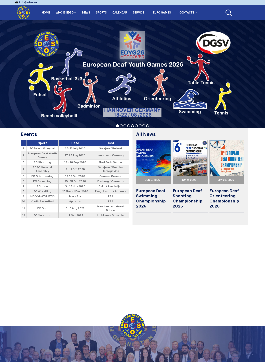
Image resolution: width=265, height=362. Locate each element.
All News (146, 134)
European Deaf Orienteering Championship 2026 (224, 198)
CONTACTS (187, 12)
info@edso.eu (28, 2)
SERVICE (138, 12)
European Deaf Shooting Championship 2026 (187, 198)
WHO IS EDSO (65, 12)
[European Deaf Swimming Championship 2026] (153, 158)
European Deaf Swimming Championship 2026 (151, 198)
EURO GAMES (162, 12)
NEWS (86, 12)
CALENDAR (119, 12)
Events (29, 134)
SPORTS (101, 12)
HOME (46, 12)
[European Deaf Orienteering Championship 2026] (226, 158)
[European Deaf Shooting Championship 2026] (190, 158)
